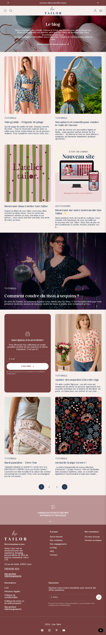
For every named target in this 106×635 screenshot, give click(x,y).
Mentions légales (12, 591)
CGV (6, 588)
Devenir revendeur (93, 540)
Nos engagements (58, 544)
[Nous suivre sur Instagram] (49, 630)
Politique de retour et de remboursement (14, 602)
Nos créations (56, 540)
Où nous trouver (92, 537)
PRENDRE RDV (11, 569)
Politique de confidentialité (11, 596)
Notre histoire (56, 537)
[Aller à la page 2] (64, 487)
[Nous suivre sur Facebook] (42, 630)
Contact (53, 555)
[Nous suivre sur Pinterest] (56, 630)
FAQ (52, 551)
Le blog (53, 548)
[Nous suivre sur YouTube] (63, 630)
